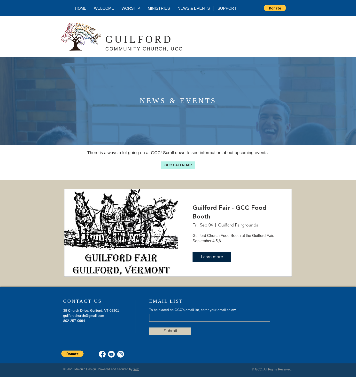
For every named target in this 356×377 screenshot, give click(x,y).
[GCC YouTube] (111, 354)
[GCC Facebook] (102, 354)
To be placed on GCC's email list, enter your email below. (192, 309)
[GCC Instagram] (120, 354)
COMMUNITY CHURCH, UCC (144, 48)
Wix (136, 369)
